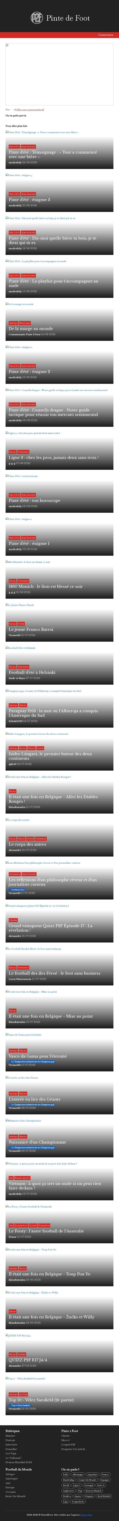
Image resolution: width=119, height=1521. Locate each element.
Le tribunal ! (13, 1457)
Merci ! (65, 1440)
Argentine (92, 1474)
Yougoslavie (78, 1502)
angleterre (68, 1491)
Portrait (10, 1440)
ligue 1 (76, 1485)
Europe (10, 1487)
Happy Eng (86, 1515)
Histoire (10, 1435)
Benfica (67, 1496)
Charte (65, 1435)
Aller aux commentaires (29, 109)
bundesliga (68, 1480)
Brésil (66, 1485)
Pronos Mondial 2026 (19, 1462)
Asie (8, 1483)
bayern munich (93, 1491)
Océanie (11, 1491)
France (105, 1474)
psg (80, 1491)
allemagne (78, 1474)
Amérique (12, 1478)
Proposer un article (73, 1449)
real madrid (103, 1496)
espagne (104, 1480)
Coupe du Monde (87, 1480)
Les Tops (11, 1453)
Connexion (105, 34)
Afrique (10, 1474)
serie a (100, 1485)
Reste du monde (16, 1496)
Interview (11, 1444)
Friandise (11, 1449)
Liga (65, 1502)
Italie (65, 1474)
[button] (9, 35)
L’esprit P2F (68, 1444)
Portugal (88, 1485)
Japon (78, 1496)
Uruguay (89, 1496)
